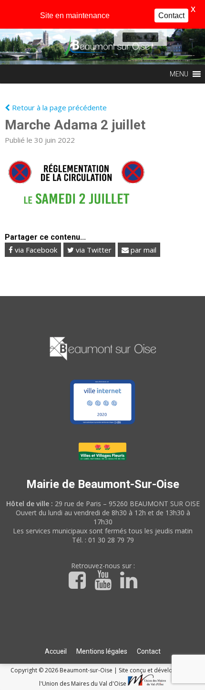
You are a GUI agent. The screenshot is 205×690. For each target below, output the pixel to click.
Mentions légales (101, 651)
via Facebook (35, 250)
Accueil (56, 651)
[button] (133, 37)
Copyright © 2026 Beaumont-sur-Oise (62, 670)
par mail (142, 250)
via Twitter (93, 250)
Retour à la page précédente (58, 107)
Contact (149, 651)
